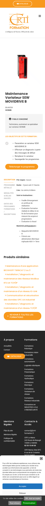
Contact (7, 350)
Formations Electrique (28, 383)
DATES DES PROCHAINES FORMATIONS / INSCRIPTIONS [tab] (9, 209)
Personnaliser (29, 503)
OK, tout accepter (32, 498)
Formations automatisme (29, 360)
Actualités (8, 346)
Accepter (22, 486)
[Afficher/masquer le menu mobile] (40, 16)
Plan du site (8, 431)
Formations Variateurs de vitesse (29, 391)
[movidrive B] (22, 67)
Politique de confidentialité (9, 439)
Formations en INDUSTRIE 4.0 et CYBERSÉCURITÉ (31, 407)
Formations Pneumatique (29, 370)
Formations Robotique (28, 347)
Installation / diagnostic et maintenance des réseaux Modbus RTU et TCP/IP (21, 278)
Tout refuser (15, 503)
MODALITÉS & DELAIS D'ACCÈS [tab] (9, 195)
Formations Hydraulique (29, 377)
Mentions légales (10, 434)
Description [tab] (9, 180)
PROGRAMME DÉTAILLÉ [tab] (9, 186)
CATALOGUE (23, 4)
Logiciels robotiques (32, 365)
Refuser (22, 493)
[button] (41, 458)
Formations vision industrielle (31, 353)
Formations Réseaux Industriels (32, 399)
